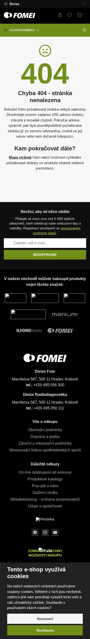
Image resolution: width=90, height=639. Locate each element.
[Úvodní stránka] (19, 15)
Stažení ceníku (45, 493)
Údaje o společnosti (45, 506)
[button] (82, 4)
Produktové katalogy (45, 479)
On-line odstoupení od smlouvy (45, 472)
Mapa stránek (20, 157)
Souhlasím (45, 630)
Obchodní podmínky (45, 430)
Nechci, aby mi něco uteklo (45, 212)
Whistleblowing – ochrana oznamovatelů (45, 499)
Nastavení (45, 619)
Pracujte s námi (45, 486)
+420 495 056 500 (48, 385)
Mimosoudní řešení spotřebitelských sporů (45, 450)
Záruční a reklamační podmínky (45, 443)
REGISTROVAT (45, 255)
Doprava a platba (45, 437)
